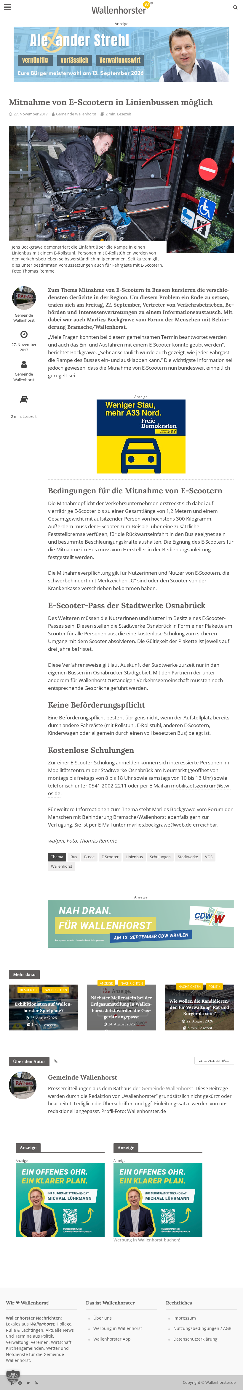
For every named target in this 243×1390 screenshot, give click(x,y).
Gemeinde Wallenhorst (76, 114)
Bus (74, 856)
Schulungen (160, 856)
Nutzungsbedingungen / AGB (202, 1328)
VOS (208, 856)
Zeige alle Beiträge (214, 1061)
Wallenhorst (61, 866)
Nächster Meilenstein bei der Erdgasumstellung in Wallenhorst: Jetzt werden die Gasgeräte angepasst (121, 1003)
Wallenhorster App (112, 1339)
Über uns (102, 1318)
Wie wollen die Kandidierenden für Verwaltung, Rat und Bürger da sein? (199, 1003)
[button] (13, 1377)
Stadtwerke (188, 856)
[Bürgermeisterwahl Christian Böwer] (157, 1199)
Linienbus (134, 856)
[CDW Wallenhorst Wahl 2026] (141, 923)
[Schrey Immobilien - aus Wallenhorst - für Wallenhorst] (121, 54)
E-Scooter (110, 856)
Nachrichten (56, 990)
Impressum (184, 1318)
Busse (89, 856)
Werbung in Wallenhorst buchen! (146, 1240)
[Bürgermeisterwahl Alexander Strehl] (141, 436)
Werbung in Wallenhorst (117, 1328)
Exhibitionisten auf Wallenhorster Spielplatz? (43, 1003)
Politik (214, 986)
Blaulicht (28, 990)
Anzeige (106, 983)
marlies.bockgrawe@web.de (159, 824)
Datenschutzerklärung (195, 1339)
